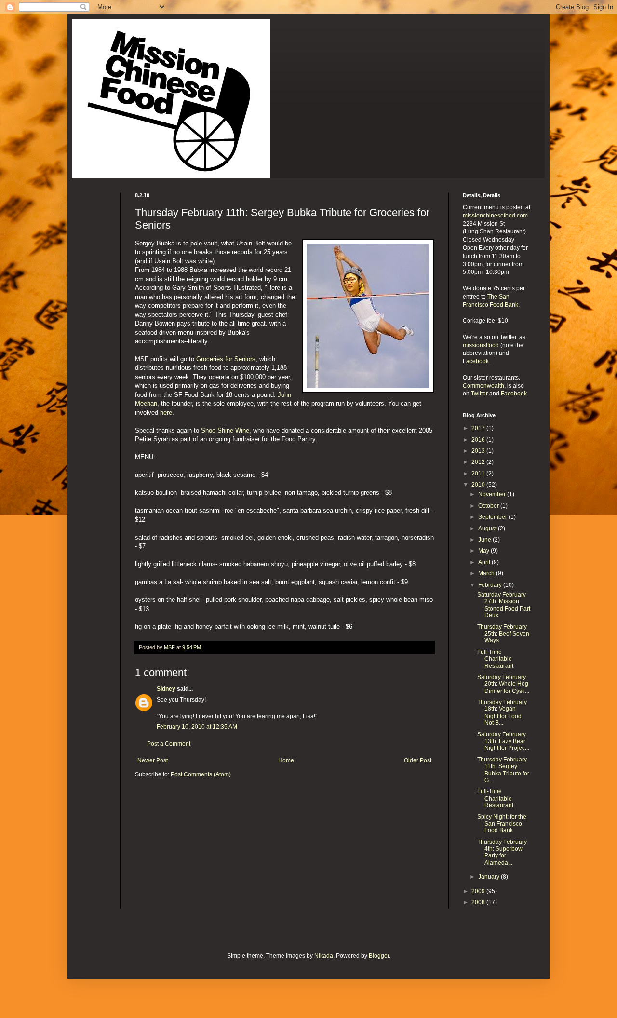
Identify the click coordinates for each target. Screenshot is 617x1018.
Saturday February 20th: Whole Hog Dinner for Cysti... (503, 684)
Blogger (379, 955)
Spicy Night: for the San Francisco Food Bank (501, 824)
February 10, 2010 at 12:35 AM (197, 726)
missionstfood (481, 345)
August (488, 528)
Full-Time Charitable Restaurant (495, 659)
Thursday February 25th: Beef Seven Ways (503, 634)
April (485, 562)
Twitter (479, 393)
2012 (478, 462)
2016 (478, 439)
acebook (477, 361)
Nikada (323, 955)
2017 (478, 428)
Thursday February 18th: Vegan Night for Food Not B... (502, 712)
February (490, 585)
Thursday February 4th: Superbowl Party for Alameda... (502, 852)
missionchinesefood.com (495, 215)
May (484, 550)
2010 (478, 484)
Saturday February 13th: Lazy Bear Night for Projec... (503, 741)
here (166, 412)
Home (286, 760)
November (492, 494)
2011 (478, 473)
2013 (478, 451)
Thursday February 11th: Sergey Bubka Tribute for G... (503, 770)
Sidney (166, 688)
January (489, 876)
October (489, 505)
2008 (478, 902)
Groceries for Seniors (225, 359)
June (485, 539)
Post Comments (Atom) (201, 774)
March (487, 573)
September (493, 517)
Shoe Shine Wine (225, 430)
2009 (478, 891)
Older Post (417, 760)
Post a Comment (168, 743)
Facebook (514, 393)
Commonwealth (483, 385)
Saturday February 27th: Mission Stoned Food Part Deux (503, 605)
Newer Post (152, 760)
